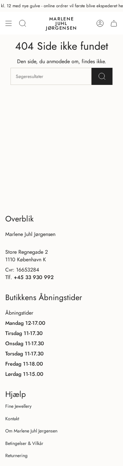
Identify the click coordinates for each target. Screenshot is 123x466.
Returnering (16, 455)
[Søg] (102, 76)
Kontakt (12, 418)
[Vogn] (114, 23)
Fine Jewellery (18, 406)
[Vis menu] (8, 23)
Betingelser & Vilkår (24, 443)
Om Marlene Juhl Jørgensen (31, 430)
